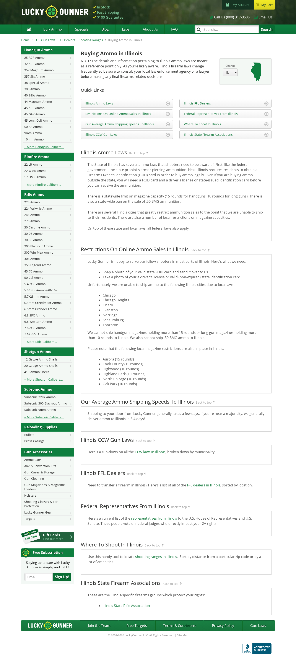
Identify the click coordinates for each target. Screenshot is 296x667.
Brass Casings (34, 441)
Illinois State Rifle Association (126, 605)
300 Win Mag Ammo (38, 252)
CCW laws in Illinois (150, 452)
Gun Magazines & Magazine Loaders (44, 487)
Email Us (266, 17)
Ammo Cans (33, 460)
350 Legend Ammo (37, 265)
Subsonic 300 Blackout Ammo (45, 403)
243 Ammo (32, 215)
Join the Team (99, 625)
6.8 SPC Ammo (34, 315)
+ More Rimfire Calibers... (42, 185)
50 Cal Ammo (33, 278)
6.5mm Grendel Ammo (40, 309)
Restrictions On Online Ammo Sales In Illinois (118, 114)
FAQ (174, 29)
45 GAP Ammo (34, 114)
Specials (81, 29)
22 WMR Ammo (35, 171)
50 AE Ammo (33, 127)
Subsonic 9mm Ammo (40, 410)
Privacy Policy (223, 625)
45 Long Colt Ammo (38, 120)
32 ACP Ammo (34, 64)
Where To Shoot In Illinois (202, 124)
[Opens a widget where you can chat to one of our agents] (20, 659)
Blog (105, 29)
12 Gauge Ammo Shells (41, 359)
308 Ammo (32, 259)
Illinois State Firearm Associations (208, 134)
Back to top (137, 153)
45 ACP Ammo (34, 108)
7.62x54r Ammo (35, 334)
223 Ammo (32, 202)
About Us (150, 29)
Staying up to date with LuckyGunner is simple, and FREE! (48, 564)
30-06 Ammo (33, 234)
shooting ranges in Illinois (156, 556)
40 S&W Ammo (35, 95)
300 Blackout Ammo (38, 246)
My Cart (267, 5)
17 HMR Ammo (35, 177)
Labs (126, 29)
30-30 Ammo (33, 240)
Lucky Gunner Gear (38, 512)
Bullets (29, 435)
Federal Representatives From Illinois (211, 114)
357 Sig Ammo (34, 76)
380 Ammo (32, 89)
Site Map (182, 635)
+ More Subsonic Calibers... (44, 417)
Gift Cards (53, 537)
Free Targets (137, 625)
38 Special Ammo (36, 83)
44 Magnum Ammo (38, 101)
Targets (29, 519)
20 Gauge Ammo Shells (41, 366)
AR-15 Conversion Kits (40, 466)
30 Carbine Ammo (37, 227)
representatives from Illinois (154, 518)
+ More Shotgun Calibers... (43, 379)
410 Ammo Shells (36, 372)
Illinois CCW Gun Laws (101, 134)
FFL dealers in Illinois (203, 485)
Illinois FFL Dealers (197, 103)
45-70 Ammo (33, 271)
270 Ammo (32, 221)
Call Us (232, 17)
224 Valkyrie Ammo (38, 208)
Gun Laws (258, 625)
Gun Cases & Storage (39, 472)
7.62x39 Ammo (35, 328)
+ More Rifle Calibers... (40, 342)
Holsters (30, 495)
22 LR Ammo (33, 164)
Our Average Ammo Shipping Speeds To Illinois (119, 124)
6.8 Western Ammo (38, 322)
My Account (241, 5)
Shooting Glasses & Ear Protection (41, 504)
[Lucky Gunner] (29, 29)
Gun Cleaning (34, 478)
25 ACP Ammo (34, 57)
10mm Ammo (34, 139)
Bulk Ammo (52, 29)
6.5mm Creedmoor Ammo (43, 303)
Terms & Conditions (179, 625)
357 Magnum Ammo (39, 70)
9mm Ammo (33, 133)
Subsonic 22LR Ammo (39, 397)
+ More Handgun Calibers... (44, 147)
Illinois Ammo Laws (99, 103)
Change (230, 65)
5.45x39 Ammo (35, 284)
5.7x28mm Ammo (36, 296)
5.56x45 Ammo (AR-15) (40, 290)
